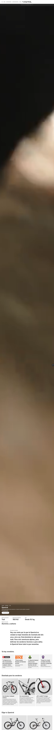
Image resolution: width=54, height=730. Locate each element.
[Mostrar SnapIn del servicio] (53, 365)
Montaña (6, 605)
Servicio (20, 1)
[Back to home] (27, 2)
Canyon (3, 605)
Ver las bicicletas (5, 612)
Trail (10, 605)
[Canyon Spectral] (27, 310)
